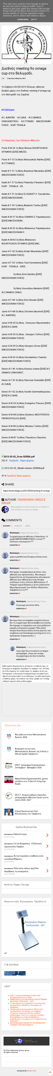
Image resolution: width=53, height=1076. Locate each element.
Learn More (22, 20)
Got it (34, 20)
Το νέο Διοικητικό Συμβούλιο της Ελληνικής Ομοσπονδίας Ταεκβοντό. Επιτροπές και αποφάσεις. (28, 1005)
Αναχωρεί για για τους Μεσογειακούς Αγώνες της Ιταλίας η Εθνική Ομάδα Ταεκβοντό (31, 751)
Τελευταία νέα (12, 725)
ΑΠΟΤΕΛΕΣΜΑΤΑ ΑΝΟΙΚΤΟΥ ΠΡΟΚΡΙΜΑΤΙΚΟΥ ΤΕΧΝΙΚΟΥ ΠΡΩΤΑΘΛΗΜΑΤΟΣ (28, 1024)
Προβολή (13, 460)
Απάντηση (14, 545)
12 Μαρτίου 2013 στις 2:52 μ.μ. (36, 647)
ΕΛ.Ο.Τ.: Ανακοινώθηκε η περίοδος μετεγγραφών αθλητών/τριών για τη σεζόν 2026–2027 (31, 797)
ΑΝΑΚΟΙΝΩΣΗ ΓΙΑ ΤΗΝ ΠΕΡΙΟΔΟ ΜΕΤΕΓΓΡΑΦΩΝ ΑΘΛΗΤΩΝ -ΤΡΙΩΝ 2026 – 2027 (28, 1000)
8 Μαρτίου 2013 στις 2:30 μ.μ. (29, 616)
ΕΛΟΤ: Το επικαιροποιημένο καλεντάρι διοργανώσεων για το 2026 (25, 996)
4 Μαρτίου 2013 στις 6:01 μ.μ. (29, 533)
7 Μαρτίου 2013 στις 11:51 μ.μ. (36, 601)
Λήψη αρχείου (27, 460)
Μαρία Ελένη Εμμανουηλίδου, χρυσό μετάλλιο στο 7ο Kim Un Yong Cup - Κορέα (31, 781)
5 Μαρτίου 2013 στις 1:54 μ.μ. (29, 568)
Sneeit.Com (31, 1071)
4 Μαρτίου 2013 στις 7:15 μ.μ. (29, 553)
